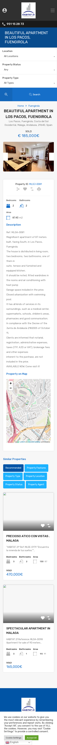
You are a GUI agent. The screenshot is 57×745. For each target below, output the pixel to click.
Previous (5, 157)
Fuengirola (34, 105)
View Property (28, 523)
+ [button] (11, 383)
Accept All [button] (32, 738)
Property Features (36, 468)
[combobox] (28, 57)
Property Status (11, 64)
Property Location (35, 476)
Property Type (10, 78)
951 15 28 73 (15, 24)
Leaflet (22, 441)
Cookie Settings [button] (13, 738)
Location (7, 51)
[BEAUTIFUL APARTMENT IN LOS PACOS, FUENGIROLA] (28, 406)
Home (20, 105)
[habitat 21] (28, 16)
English (14, 742)
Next (51, 157)
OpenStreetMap (34, 441)
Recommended (13, 468)
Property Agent (36, 484)
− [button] (11, 388)
